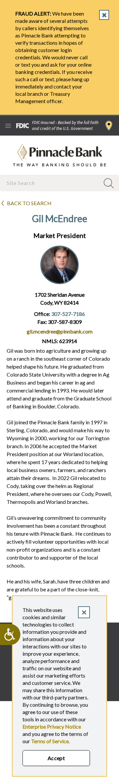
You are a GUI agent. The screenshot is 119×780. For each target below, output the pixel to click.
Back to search (29, 203)
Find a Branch (108, 126)
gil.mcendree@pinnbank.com (60, 331)
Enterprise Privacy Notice (51, 726)
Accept (56, 758)
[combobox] (50, 183)
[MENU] (8, 126)
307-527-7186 (68, 314)
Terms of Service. (50, 741)
